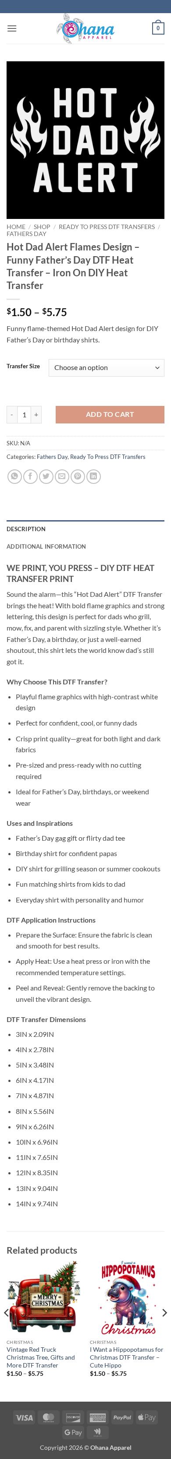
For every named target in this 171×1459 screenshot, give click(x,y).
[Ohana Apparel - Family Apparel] (85, 28)
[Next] (164, 1329)
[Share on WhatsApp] (14, 476)
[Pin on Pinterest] (78, 476)
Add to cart (110, 414)
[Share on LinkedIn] (93, 476)
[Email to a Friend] (62, 476)
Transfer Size (23, 366)
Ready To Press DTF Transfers (107, 226)
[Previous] (7, 1329)
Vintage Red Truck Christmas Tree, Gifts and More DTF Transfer (41, 1357)
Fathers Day (26, 233)
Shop (42, 226)
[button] (12, 28)
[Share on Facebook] (30, 476)
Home (16, 226)
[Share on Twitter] (46, 476)
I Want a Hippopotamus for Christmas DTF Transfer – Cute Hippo (127, 1357)
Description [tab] (26, 528)
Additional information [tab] (46, 546)
